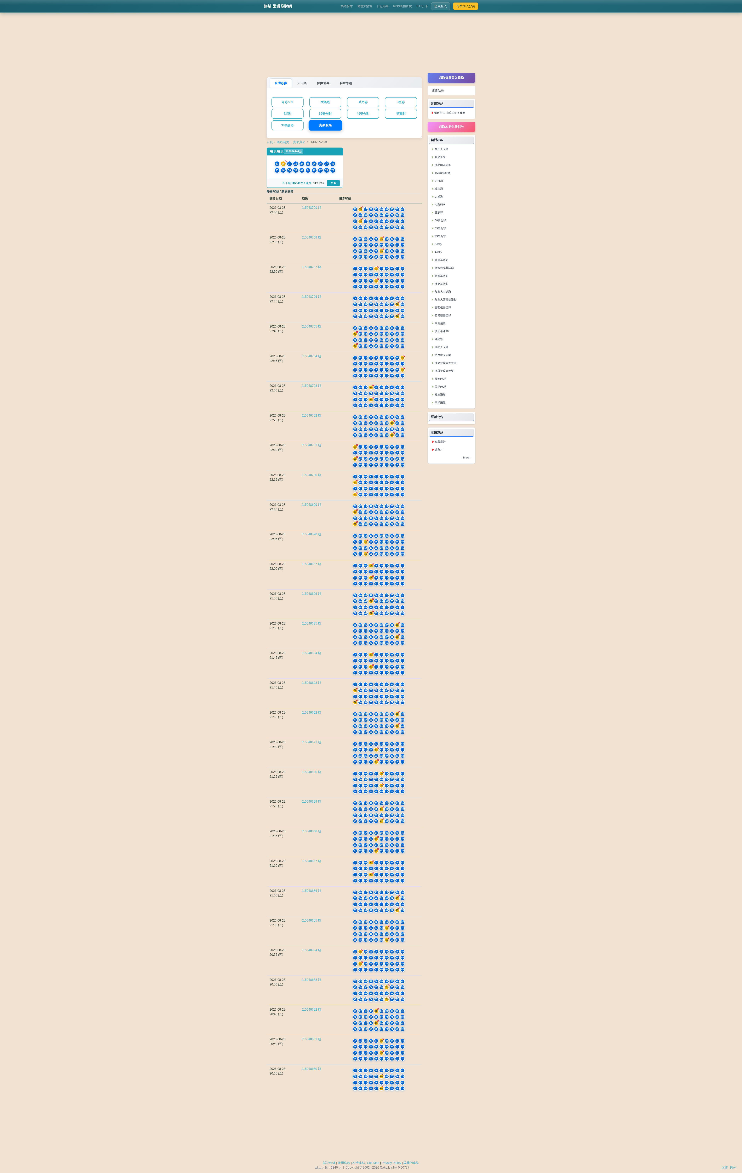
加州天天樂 (441, 149)
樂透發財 (347, 6)
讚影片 (439, 449)
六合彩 (438, 180)
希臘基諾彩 (441, 275)
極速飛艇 (440, 394)
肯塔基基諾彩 (442, 315)
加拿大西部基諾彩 (445, 299)
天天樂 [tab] (302, 83)
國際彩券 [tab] (323, 83)
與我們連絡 (411, 1163)
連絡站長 (438, 90)
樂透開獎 (283, 142)
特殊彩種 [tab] (346, 83)
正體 (725, 1167)
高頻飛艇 (440, 402)
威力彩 (363, 102)
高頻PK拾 (440, 386)
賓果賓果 (325, 125)
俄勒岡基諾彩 (442, 164)
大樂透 (325, 102)
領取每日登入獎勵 (451, 77)
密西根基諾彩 (442, 307)
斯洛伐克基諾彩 (444, 267)
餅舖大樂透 (364, 6)
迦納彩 (438, 339)
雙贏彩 (401, 113)
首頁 (270, 142)
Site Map (373, 1163)
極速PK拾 (440, 378)
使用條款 (344, 1163)
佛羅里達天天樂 (444, 370)
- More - (466, 457)
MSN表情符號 (402, 6)
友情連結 (358, 1163)
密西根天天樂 (442, 354)
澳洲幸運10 (441, 331)
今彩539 (287, 102)
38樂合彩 (287, 125)
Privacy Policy (391, 1163)
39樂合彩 (325, 113)
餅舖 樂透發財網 (278, 6)
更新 (333, 183)
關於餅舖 (329, 1163)
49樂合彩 (363, 113)
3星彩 (401, 102)
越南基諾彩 (441, 259)
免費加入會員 (465, 6)
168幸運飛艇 (442, 172)
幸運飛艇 (440, 323)
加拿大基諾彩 (442, 291)
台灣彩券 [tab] (281, 83)
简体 (733, 1167)
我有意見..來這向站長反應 (449, 112)
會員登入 (440, 6)
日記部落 (383, 6)
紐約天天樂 (441, 347)
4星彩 (287, 113)
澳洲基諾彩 (441, 283)
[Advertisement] (371, 46)
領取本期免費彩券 (451, 126)
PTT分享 (422, 6)
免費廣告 (440, 441)
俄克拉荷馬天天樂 (445, 362)
